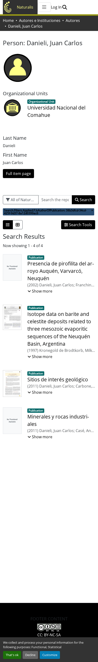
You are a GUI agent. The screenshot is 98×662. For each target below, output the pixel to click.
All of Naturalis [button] (23, 199)
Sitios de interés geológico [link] (57, 379)
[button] (65, 7)
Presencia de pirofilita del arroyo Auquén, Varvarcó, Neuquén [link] (60, 271)
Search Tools (80, 224)
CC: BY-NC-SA (49, 634)
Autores (73, 20)
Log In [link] (56, 7)
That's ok (12, 655)
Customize (49, 655)
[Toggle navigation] (44, 7)
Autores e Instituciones (39, 20)
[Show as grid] (18, 224)
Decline (30, 655)
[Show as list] (8, 224)
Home (8, 20)
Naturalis (25, 7)
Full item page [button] (18, 173)
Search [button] (85, 199)
